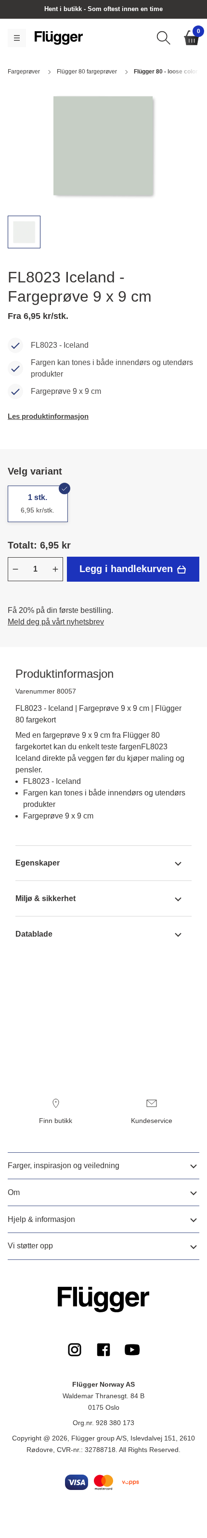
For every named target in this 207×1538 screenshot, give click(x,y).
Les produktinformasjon (48, 416)
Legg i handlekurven (127, 568)
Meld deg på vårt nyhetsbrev (56, 622)
